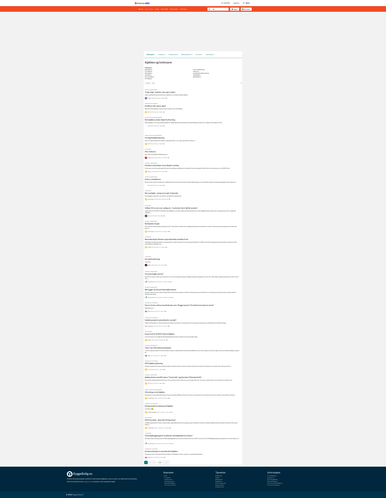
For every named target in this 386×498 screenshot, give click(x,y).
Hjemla (217, 477)
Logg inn (236, 3)
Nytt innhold (174, 9)
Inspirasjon (183, 9)
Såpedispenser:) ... (150, 308)
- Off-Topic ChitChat (169, 485)
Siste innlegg (149, 9)
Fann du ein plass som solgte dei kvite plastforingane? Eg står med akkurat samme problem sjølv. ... (171, 337)
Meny (248, 3)
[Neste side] (167, 462)
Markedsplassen (186, 54)
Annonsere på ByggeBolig (274, 483)
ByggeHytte (218, 481)
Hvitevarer (196, 71)
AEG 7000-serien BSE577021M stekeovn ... (156, 154)
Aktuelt (140, 9)
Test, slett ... (148, 262)
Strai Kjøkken (148, 78)
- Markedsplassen (168, 481)
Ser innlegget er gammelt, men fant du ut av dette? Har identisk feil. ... (163, 196)
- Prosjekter (167, 477)
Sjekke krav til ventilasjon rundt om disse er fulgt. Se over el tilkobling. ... (164, 109)
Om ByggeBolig (271, 475)
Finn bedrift (164, 9)
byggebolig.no (88, 481)
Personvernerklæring (273, 485)
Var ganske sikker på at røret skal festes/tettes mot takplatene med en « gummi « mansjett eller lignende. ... (174, 454)
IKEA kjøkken (148, 73)
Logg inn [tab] (235, 9)
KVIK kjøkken (197, 75)
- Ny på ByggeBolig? (169, 483)
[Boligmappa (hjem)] (142, 3)
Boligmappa (218, 475)
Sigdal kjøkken (197, 77)
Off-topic (199, 54)
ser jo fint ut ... (149, 409)
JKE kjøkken (148, 75)
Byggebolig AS (78, 494)
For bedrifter (225, 3)
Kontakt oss (270, 477)
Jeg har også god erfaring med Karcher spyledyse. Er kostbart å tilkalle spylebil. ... (167, 95)
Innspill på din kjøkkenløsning (201, 73)
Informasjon (209, 54)
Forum (157, 9)
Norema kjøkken (149, 77)
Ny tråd (148, 83)
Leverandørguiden (220, 483)
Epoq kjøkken (148, 69)
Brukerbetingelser (272, 481)
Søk (153, 83)
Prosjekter (161, 54)
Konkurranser (173, 54)
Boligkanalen (219, 479)
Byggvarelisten (219, 485)
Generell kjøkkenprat (199, 69)
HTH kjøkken (148, 71)
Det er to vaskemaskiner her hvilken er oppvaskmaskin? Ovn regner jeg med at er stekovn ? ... (170, 140)
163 (160, 462)
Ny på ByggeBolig (272, 479)
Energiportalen (219, 487)
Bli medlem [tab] (247, 9)
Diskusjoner (150, 54)
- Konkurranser (167, 479)
